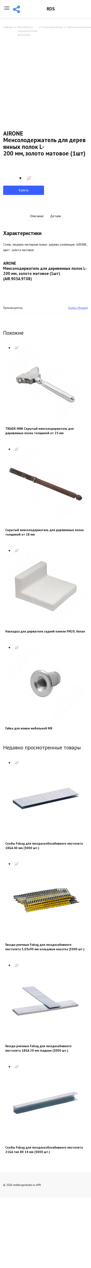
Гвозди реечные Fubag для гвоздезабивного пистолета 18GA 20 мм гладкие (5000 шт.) (38, 1048)
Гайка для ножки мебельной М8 (28, 728)
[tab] (36, 216)
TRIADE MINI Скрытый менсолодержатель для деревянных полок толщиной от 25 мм (39, 431)
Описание (37, 216)
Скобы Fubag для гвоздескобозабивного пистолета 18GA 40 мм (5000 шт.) (44, 845)
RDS (51, 9)
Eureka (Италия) (78, 308)
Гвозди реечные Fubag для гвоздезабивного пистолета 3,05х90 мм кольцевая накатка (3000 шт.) (44, 947)
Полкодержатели (52, 27)
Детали (55, 216)
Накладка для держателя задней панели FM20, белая (45, 631)
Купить (24, 190)
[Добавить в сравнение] (29, 177)
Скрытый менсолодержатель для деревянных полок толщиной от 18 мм (44, 532)
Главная (8, 27)
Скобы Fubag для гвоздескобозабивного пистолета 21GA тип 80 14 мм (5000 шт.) (44, 1149)
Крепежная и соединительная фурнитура (27, 30)
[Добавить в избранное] (20, 177)
